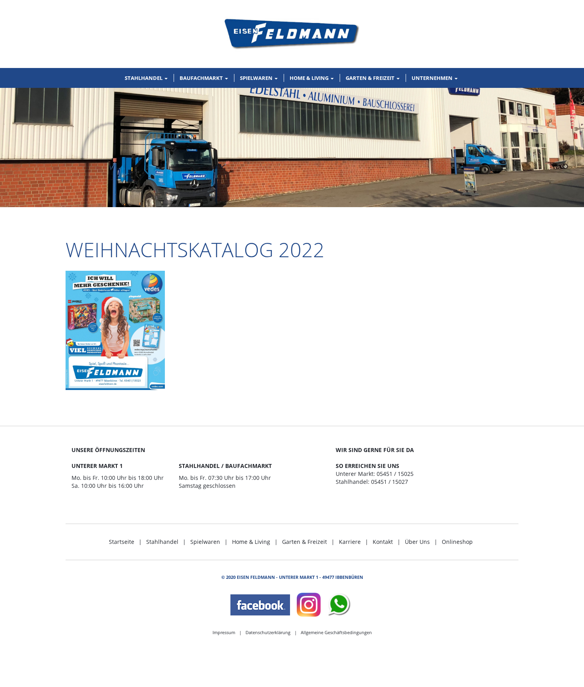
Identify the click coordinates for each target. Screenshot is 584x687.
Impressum (224, 632)
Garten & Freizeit (304, 541)
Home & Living (251, 541)
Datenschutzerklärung (268, 632)
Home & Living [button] (310, 78)
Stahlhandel (162, 541)
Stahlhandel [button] (144, 78)
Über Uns (417, 541)
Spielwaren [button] (257, 78)
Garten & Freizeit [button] (371, 78)
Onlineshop (457, 541)
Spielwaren (205, 541)
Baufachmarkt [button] (202, 78)
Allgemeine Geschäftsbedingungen (336, 632)
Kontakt (383, 541)
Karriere (350, 541)
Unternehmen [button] (433, 78)
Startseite (121, 541)
